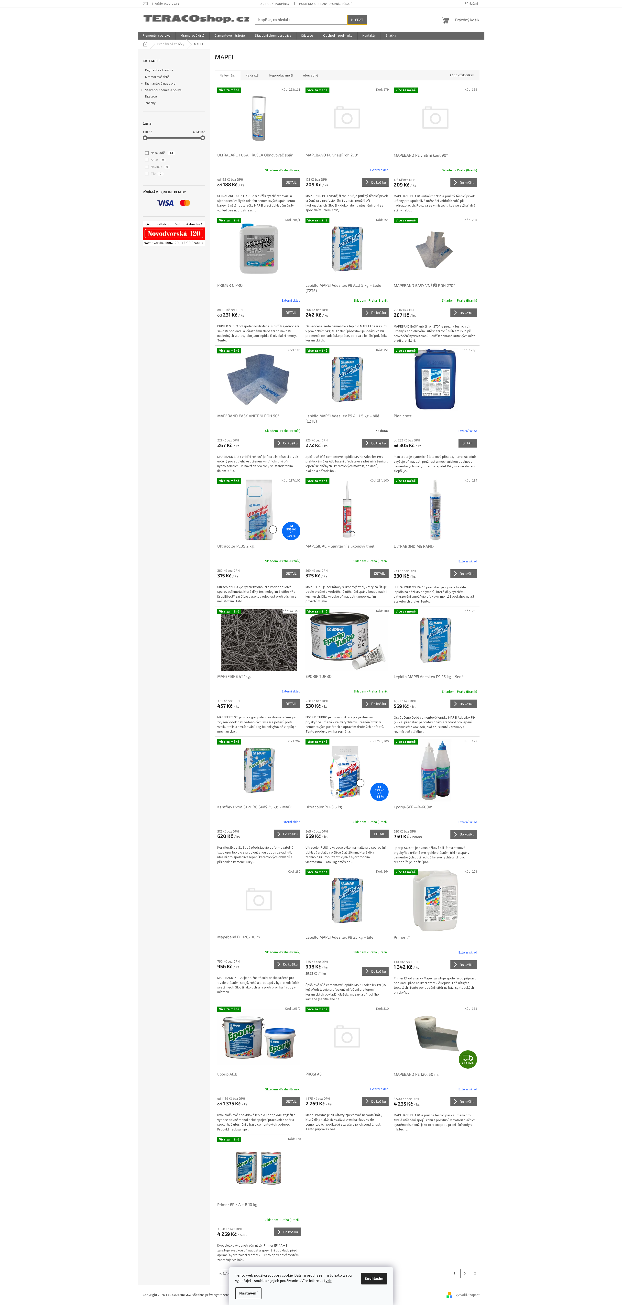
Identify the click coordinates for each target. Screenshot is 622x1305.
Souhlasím (374, 1278)
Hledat (357, 20)
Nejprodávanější (281, 75)
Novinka (159, 166)
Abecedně (310, 75)
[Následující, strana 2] (464, 1273)
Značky (150, 103)
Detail (291, 182)
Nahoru (229, 1273)
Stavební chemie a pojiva (163, 90)
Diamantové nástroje (160, 83)
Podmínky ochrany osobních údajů (325, 4)
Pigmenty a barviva (159, 70)
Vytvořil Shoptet (468, 1295)
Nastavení (248, 1293)
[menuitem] (156, 36)
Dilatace (151, 96)
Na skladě (162, 153)
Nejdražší (252, 75)
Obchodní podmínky (274, 4)
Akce (157, 159)
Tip (156, 173)
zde (329, 1280)
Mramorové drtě (157, 77)
